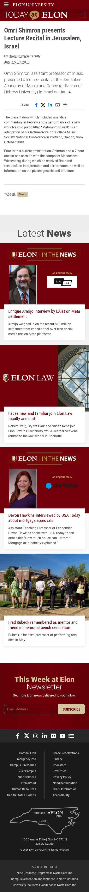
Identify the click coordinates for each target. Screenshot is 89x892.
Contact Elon (27, 753)
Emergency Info (26, 759)
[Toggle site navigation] (81, 15)
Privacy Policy (62, 777)
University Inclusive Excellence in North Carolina (44, 885)
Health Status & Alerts (21, 795)
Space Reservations (66, 753)
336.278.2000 (44, 844)
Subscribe (71, 709)
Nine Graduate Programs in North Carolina (44, 873)
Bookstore (59, 765)
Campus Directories (23, 765)
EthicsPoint (28, 783)
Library (57, 759)
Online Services (26, 777)
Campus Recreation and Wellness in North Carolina (44, 879)
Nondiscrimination (65, 783)
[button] (6, 4)
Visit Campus (27, 771)
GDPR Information (65, 789)
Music (22, 194)
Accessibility (61, 795)
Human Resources (24, 789)
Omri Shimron (19, 56)
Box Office (59, 771)
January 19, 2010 (17, 62)
